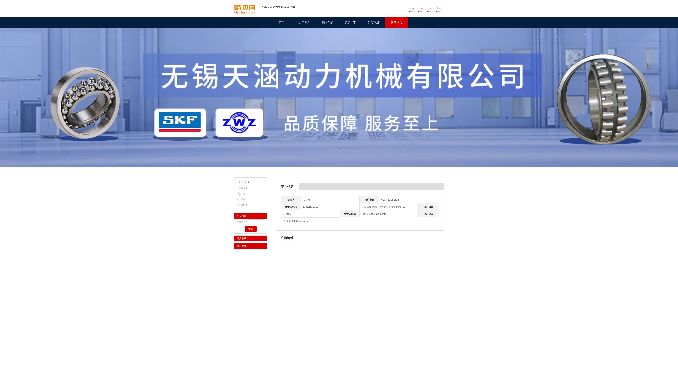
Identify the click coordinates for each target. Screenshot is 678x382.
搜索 (250, 229)
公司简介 (304, 22)
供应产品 (327, 22)
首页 (281, 22)
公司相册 (373, 22)
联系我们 (396, 22)
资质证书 (350, 22)
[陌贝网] (245, 13)
